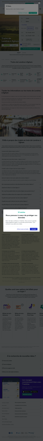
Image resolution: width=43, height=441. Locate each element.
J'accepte (33, 229)
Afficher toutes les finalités (23, 229)
